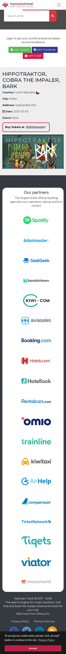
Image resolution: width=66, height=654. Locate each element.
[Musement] (36, 581)
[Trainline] (36, 441)
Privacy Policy (20, 621)
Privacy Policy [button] (46, 640)
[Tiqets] (36, 541)
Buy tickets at (15, 127)
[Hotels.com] (36, 360)
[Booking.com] (36, 340)
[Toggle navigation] (58, 5)
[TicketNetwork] (36, 521)
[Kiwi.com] (36, 300)
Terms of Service (44, 621)
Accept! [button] (33, 648)
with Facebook (46, 49)
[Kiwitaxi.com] (36, 461)
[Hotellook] (36, 380)
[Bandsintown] (36, 280)
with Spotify (21, 49)
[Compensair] (36, 501)
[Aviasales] (36, 320)
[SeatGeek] (36, 260)
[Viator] (36, 561)
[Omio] (36, 421)
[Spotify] (36, 219)
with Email (34, 55)
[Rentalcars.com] (36, 400)
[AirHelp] (36, 481)
